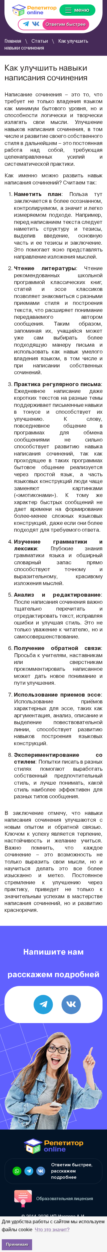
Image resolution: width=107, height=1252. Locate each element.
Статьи (40, 41)
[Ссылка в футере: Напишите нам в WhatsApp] (16, 1171)
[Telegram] (43, 1004)
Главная (12, 41)
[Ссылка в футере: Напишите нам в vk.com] (40, 1171)
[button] (52, 1229)
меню (81, 10)
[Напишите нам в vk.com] (36, 24)
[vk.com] (71, 1004)
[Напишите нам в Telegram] (26, 24)
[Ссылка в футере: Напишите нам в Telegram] (28, 1171)
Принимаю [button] (17, 1244)
